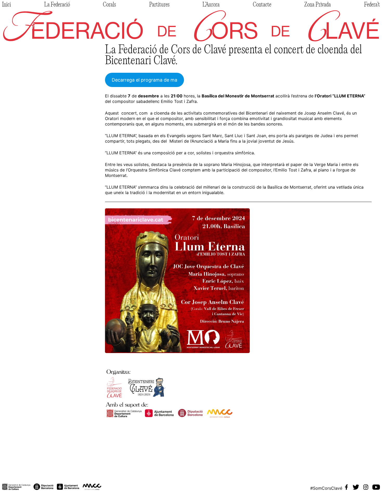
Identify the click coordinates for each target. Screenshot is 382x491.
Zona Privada (317, 5)
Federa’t (372, 5)
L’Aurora (211, 5)
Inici (6, 5)
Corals (109, 5)
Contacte (262, 5)
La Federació (57, 5)
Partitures (159, 5)
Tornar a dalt (18, 474)
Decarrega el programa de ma (144, 80)
